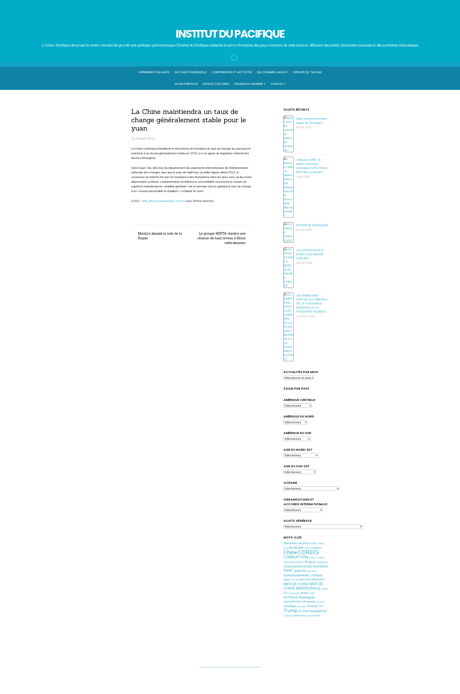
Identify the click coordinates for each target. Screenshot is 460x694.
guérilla (300, 570)
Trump (290, 610)
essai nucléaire (315, 566)
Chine (290, 552)
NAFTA (287, 593)
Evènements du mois (154, 72)
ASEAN (321, 543)
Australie (296, 547)
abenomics (291, 543)
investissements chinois (303, 575)
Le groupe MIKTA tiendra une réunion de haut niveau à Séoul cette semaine (220, 238)
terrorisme (301, 606)
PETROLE (291, 597)
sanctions (320, 602)
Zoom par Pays (186, 84)
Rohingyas (307, 597)
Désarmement (293, 566)
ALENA (304, 543)
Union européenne (314, 611)
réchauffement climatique (299, 601)
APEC (313, 543)
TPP (321, 606)
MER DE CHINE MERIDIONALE (303, 585)
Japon (287, 579)
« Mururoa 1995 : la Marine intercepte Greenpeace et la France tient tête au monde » (312, 166)
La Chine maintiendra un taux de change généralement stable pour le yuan (188, 120)
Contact (278, 84)
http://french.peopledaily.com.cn (164, 201)
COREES (308, 552)
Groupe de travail (307, 72)
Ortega (312, 593)
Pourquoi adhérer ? (250, 84)
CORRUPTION (296, 557)
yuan (296, 615)
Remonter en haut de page (230, 659)
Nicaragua (295, 593)
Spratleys (290, 606)
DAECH (300, 562)
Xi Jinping (288, 615)
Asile (286, 548)
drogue (310, 562)
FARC (289, 570)
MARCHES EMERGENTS (312, 579)
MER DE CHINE (296, 584)
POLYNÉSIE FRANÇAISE (312, 225)
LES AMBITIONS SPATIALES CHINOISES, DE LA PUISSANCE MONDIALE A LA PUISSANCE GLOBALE (312, 303)
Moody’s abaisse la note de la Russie (160, 235)
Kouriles (294, 579)
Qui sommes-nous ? (272, 72)
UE (299, 611)
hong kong (311, 571)
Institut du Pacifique (228, 673)
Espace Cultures (216, 84)
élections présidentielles (310, 615)
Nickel (304, 593)
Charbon (316, 547)
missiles (324, 589)
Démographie (322, 562)
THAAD (312, 606)
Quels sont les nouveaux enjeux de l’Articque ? (311, 120)
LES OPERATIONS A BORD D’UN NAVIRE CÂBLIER (310, 254)
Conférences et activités (231, 72)
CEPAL (307, 548)
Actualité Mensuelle (191, 72)
